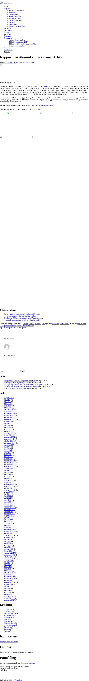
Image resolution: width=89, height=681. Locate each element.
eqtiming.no (31, 663)
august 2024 (8, 445)
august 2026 (8, 398)
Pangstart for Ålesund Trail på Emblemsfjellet (19, 381)
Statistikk (7, 34)
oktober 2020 (8, 533)
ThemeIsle (18, 680)
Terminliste (8, 30)
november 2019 (9, 555)
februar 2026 (8, 409)
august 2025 (8, 421)
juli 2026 (7, 400)
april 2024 (7, 453)
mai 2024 (7, 451)
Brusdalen (55, 324)
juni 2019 (7, 565)
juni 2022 (7, 496)
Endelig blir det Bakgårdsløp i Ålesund (17, 383)
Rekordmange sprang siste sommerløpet (18, 388)
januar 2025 (8, 435)
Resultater (7, 32)
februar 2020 (8, 549)
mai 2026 (7, 404)
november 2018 (9, 578)
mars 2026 (8, 408)
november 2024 (9, 439)
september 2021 (9, 514)
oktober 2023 (8, 464)
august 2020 (8, 537)
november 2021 (9, 510)
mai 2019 (7, 567)
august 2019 (8, 561)
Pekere (6, 48)
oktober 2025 (8, 417)
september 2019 (9, 559)
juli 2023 (7, 470)
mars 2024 (8, 455)
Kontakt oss (8, 50)
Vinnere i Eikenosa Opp (17, 40)
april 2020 (7, 545)
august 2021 (8, 516)
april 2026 (7, 406)
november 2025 (9, 415)
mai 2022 (7, 498)
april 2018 (7, 592)
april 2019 (7, 569)
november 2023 (9, 463)
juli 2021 (7, 518)
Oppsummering (9, 625)
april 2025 (7, 429)
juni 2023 (7, 472)
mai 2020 (7, 543)
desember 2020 (9, 529)
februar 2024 (8, 457)
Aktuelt (25, 324)
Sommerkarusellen (15, 18)
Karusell (38, 324)
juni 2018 (7, 588)
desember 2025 (9, 413)
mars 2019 (8, 571)
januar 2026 (8, 411)
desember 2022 (9, 484)
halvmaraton (8, 615)
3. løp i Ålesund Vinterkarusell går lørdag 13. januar (22, 314)
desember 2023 (9, 461)
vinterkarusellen (44, 86)
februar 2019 (8, 573)
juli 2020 (7, 539)
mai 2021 (7, 521)
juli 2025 (7, 423)
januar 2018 (8, 598)
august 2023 (8, 468)
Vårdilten (12, 12)
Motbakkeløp (8, 623)
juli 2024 (7, 447)
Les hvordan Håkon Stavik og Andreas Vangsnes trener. (23, 318)
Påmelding (8, 28)
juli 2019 (7, 563)
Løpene (7, 8)
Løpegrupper (8, 36)
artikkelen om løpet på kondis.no (43, 105)
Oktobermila (13, 24)
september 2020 (9, 535)
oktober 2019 (8, 557)
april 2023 (7, 476)
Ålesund (31, 324)
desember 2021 (9, 508)
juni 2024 (7, 449)
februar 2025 (8, 433)
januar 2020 (8, 551)
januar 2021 (8, 527)
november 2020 (9, 531)
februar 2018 (8, 596)
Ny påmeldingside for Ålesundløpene (14, 328)
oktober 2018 (8, 580)
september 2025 (9, 419)
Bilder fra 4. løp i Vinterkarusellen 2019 (22, 44)
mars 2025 (8, 431)
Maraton (7, 621)
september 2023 (9, 466)
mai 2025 (7, 427)
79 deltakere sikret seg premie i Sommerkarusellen (21, 386)
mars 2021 (8, 525)
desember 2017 (9, 600)
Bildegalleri (8, 38)
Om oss (7, 52)
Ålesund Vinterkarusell (16, 10)
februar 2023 (8, 480)
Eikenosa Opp (13, 14)
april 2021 (7, 523)
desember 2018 (9, 576)
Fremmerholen (9, 613)
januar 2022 (8, 506)
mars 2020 (8, 547)
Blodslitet (12, 22)
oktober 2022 (8, 488)
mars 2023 (8, 478)
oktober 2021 (8, 512)
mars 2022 (8, 502)
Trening (7, 631)
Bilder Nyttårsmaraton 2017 (18, 42)
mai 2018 (7, 590)
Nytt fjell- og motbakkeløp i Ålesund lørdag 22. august (23, 385)
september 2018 (9, 582)
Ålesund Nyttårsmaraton (17, 26)
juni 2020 (7, 541)
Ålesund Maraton (15, 16)
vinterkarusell (64, 324)
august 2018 (8, 584)
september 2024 (9, 443)
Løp (43, 324)
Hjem (6, 7)
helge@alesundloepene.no (9, 642)
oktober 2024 (8, 441)
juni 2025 (7, 425)
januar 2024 (8, 459)
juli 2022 (7, 494)
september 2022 (9, 490)
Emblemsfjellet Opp (15, 20)
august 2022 (8, 492)
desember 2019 (9, 553)
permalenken (81, 324)
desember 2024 (9, 437)
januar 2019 (8, 574)
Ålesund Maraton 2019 (17, 46)
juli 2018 (7, 586)
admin (33, 62)
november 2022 (9, 486)
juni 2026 (7, 402)
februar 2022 (8, 504)
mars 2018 (8, 594)
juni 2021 (7, 519)
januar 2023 (8, 482)
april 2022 (7, 500)
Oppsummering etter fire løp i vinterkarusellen (20, 316)
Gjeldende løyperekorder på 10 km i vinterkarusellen (22, 320)
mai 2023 (7, 474)
